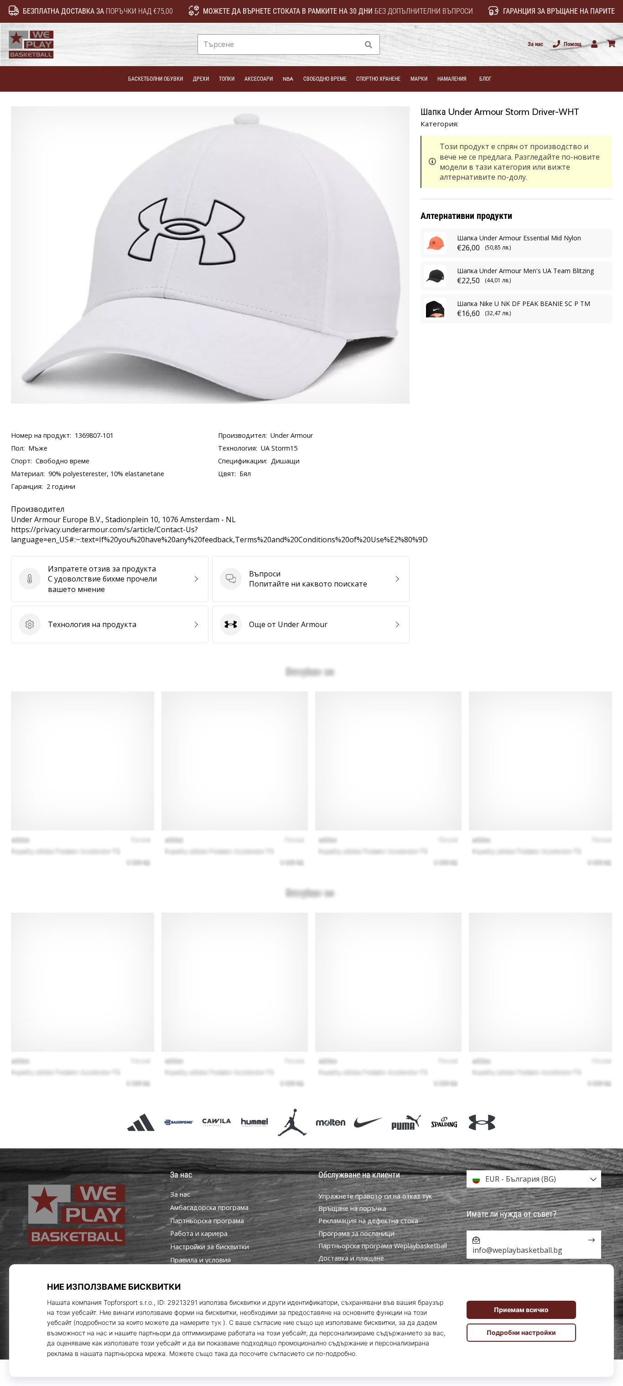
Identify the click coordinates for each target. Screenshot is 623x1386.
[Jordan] (293, 1122)
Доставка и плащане (351, 1258)
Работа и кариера (199, 1233)
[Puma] (406, 1122)
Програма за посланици (356, 1233)
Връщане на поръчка (352, 1208)
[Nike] (368, 1122)
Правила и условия (200, 1260)
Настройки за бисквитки (209, 1247)
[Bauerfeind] (178, 1122)
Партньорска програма (207, 1221)
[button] (351, 44)
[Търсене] (368, 44)
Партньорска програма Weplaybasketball (382, 1245)
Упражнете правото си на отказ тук (375, 1196)
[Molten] (330, 1122)
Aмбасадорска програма (209, 1207)
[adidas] (141, 1122)
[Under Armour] (482, 1122)
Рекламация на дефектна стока (368, 1220)
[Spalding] (444, 1122)
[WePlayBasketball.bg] (89, 1215)
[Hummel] (255, 1122)
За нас (535, 44)
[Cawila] (216, 1122)
